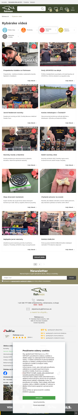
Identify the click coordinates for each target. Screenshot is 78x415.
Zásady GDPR (7, 357)
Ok (76, 413)
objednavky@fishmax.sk (42, 309)
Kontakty (4, 2)
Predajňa (26, 2)
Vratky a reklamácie (9, 360)
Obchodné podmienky (10, 354)
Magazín (32, 2)
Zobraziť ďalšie (39, 257)
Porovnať (50, 10)
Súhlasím (39, 398)
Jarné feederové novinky (13, 112)
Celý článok (31, 80)
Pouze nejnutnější (39, 405)
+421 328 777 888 (24, 303)
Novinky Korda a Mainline (13, 155)
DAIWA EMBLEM (48, 239)
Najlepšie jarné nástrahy (13, 239)
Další (44, 264)
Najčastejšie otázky (9, 365)
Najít (42, 8)
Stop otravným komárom (13, 197)
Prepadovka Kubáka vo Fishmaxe (16, 70)
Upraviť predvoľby (39, 402)
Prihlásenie (61, 8)
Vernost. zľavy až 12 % (9, 351)
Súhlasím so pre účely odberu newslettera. (27, 281)
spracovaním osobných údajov (21, 281)
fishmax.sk (8, 9)
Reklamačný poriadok (10, 362)
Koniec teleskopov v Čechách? (53, 112)
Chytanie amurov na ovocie (52, 197)
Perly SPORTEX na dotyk (51, 70)
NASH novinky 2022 (49, 155)
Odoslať (71, 277)
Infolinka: (40, 300)
